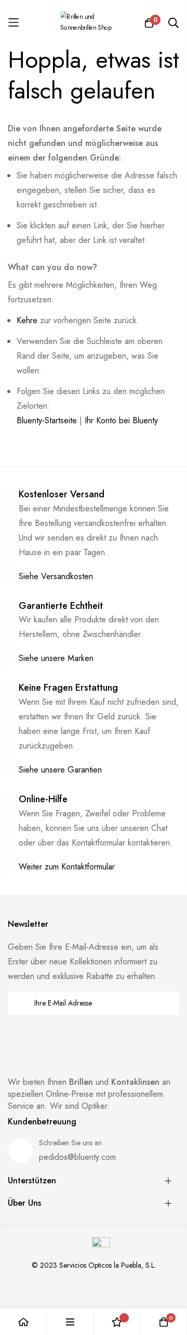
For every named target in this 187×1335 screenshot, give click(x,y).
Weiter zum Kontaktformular (67, 867)
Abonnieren (164, 1003)
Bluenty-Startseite (47, 420)
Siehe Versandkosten (56, 576)
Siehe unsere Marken (56, 658)
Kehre (27, 320)
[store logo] (93, 22)
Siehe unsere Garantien (60, 770)
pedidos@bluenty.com (77, 1157)
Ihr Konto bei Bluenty (121, 420)
